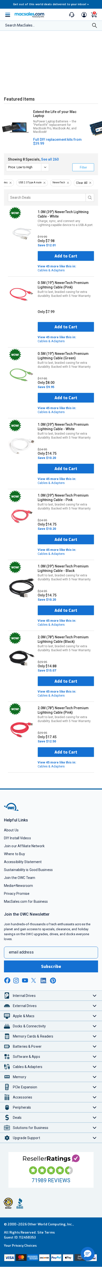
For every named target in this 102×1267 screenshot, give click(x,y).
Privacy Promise (16, 894)
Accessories (22, 1097)
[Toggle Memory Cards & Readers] (94, 1036)
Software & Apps (26, 1057)
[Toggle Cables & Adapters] (94, 1066)
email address (21, 952)
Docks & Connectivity (29, 1026)
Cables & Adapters (57, 268)
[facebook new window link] (7, 980)
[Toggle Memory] (94, 1077)
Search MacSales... (20, 25)
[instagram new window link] (16, 980)
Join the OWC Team (19, 878)
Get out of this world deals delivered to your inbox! (51, 4)
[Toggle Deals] (94, 1117)
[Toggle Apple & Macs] (94, 1016)
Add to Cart (65, 256)
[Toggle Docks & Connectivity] (94, 1026)
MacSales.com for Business (26, 901)
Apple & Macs (23, 1016)
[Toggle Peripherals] (94, 1107)
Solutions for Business (30, 1128)
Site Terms (46, 1232)
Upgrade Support (26, 1138)
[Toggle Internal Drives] (94, 995)
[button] (88, 1254)
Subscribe (51, 966)
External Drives (25, 1006)
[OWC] (11, 810)
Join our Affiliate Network (24, 846)
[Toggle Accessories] (94, 1097)
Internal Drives (24, 996)
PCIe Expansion (25, 1087)
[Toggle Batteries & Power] (94, 1046)
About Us (11, 830)
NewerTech (58, 182)
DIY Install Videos (17, 838)
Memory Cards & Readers (33, 1036)
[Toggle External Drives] (94, 1006)
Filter (83, 167)
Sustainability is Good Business (28, 870)
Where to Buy (14, 854)
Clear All (81, 183)
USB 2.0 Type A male (30, 182)
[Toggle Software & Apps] (94, 1056)
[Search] (94, 25)
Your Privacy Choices (20, 1245)
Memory (19, 1077)
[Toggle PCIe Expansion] (94, 1087)
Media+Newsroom (18, 886)
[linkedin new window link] (44, 980)
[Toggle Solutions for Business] (94, 1127)
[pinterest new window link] (53, 981)
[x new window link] (34, 980)
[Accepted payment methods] (51, 1258)
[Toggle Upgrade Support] (94, 1138)
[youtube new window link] (25, 980)
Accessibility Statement (23, 862)
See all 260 (50, 159)
